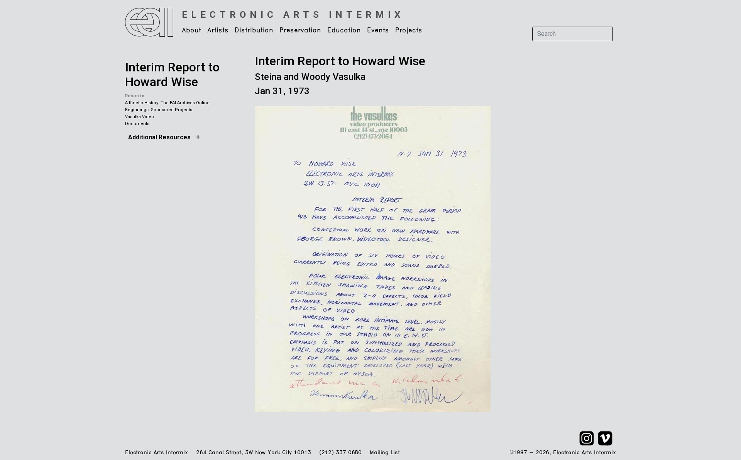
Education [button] (344, 30)
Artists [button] (217, 30)
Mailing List (384, 452)
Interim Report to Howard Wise (172, 74)
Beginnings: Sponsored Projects (158, 109)
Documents (137, 123)
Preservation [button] (300, 30)
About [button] (191, 30)
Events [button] (378, 30)
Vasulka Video (139, 116)
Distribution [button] (254, 30)
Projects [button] (408, 30)
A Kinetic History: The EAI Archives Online (167, 102)
